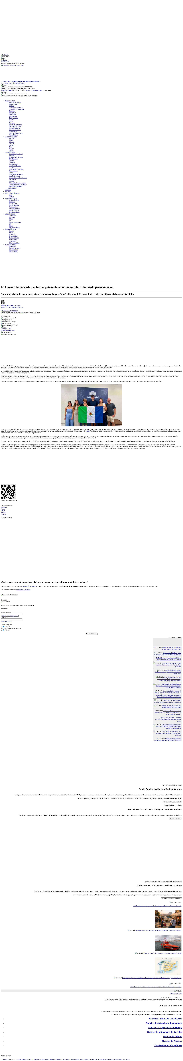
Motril (87, 431)
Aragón (11, 155)
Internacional (12, 188)
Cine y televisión (14, 243)
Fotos (28, 90)
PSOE (11, 226)
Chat (2, 83)
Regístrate (4, 60)
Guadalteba (12, 114)
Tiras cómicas (13, 251)
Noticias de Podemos (172, 1041)
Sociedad (7, 229)
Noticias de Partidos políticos (168, 1045)
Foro (6, 83)
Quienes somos (36, 1059)
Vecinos (3, 512)
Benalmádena (13, 104)
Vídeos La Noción (6, 90)
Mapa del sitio (26, 1059)
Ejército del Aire (14, 210)
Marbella (11, 119)
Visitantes (4, 507)
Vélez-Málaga (13, 135)
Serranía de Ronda (14, 128)
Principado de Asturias (16, 157)
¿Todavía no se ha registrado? (10, 616)
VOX (11, 219)
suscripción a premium (23, 589)
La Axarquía (13, 116)
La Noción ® (5, 1059)
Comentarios (14, 310)
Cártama (11, 106)
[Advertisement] (58, 14)
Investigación (13, 236)
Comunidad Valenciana (16, 169)
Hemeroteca (47, 90)
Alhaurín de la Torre (15, 102)
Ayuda (19, 1059)
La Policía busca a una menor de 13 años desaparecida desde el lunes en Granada (168, 658)
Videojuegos (13, 239)
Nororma (12, 123)
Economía (8, 190)
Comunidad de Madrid (16, 174)
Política (7, 214)
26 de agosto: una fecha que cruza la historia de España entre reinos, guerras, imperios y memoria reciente (169, 678)
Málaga (7, 100)
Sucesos (11, 231)
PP (10, 224)
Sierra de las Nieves (15, 130)
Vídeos (33, 90)
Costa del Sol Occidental (16, 109)
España (7, 152)
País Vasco (12, 179)
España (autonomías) (15, 186)
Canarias (11, 160)
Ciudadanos (12, 215)
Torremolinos (13, 131)
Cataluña (11, 167)
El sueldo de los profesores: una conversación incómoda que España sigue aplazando (168, 664)
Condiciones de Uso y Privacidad (80, 1059)
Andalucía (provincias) (16, 154)
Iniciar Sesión (5, 62)
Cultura (11, 196)
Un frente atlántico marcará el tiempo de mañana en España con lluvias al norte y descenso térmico (168, 692)
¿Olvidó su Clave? (6, 621)
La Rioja (11, 181)
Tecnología (12, 241)
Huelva (11, 145)
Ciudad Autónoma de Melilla (18, 184)
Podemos (12, 217)
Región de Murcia (14, 176)
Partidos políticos (14, 227)
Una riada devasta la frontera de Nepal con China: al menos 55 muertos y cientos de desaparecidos (168, 685)
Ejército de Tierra (14, 212)
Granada (11, 143)
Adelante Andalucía (15, 222)
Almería (11, 138)
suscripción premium (29, 586)
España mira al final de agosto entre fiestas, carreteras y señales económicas (167, 653)
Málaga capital (13, 118)
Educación (12, 234)
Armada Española (14, 208)
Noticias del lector (14, 248)
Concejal (3, 514)
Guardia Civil (13, 207)
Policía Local (13, 203)
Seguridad (8, 198)
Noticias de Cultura (172, 1036)
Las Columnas (13, 250)
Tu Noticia (39, 90)
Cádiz (11, 140)
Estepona (12, 111)
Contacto (58, 1059)
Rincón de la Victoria (15, 124)
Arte (10, 195)
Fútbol (3, 511)
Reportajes (12, 246)
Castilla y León (13, 164)
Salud (11, 232)
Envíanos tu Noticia (48, 1059)
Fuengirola (12, 112)
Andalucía (8, 136)
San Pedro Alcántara (19, 90)
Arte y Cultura (9, 193)
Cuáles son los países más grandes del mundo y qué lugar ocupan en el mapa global (167, 671)
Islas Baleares (13, 159)
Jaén (10, 147)
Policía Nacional (14, 205)
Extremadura (13, 171)
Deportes (7, 191)
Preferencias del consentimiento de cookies (116, 1059)
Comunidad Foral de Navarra (18, 178)
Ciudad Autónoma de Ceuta (17, 183)
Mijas (10, 121)
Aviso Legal (65, 1059)
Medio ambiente (14, 238)
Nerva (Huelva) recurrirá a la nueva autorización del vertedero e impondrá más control (168, 719)
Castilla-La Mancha (15, 166)
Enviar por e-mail (6, 328)
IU (10, 220)
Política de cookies (96, 1059)
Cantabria (12, 162)
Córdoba (11, 142)
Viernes (3, 509)
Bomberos (12, 202)
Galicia (11, 172)
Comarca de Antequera (16, 107)
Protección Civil (14, 200)
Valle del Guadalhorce (15, 133)
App (10, 83)
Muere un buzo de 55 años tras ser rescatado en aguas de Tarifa (171, 648)
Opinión (7, 244)
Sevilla (11, 150)
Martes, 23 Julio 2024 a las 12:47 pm (12, 307)
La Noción (4, 81)
